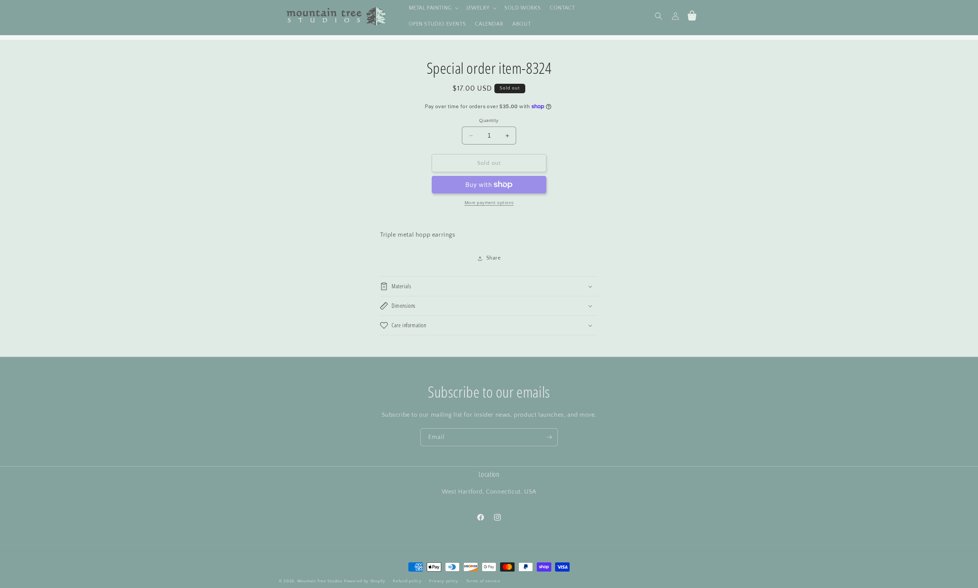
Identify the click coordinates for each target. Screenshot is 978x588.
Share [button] (493, 258)
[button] (433, 8)
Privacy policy (443, 581)
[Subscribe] (549, 437)
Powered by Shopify (364, 581)
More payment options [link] (489, 202)
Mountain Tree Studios (320, 581)
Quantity (489, 120)
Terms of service (483, 581)
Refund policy (407, 581)
